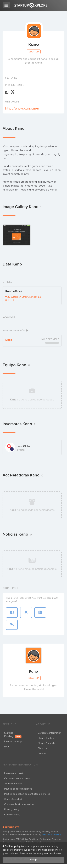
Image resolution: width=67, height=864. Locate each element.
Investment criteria (14, 773)
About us (42, 748)
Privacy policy (11, 809)
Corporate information (49, 733)
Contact (42, 753)
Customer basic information (19, 804)
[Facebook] (6, 92)
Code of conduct (13, 799)
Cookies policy (12, 814)
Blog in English (46, 738)
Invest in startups (13, 741)
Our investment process (17, 778)
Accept (33, 859)
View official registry (51, 834)
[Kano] (17, 235)
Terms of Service (13, 783)
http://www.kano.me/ (22, 108)
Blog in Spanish (46, 743)
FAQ (6, 746)
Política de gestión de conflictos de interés (27, 794)
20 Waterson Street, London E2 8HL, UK (23, 299)
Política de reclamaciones (18, 788)
